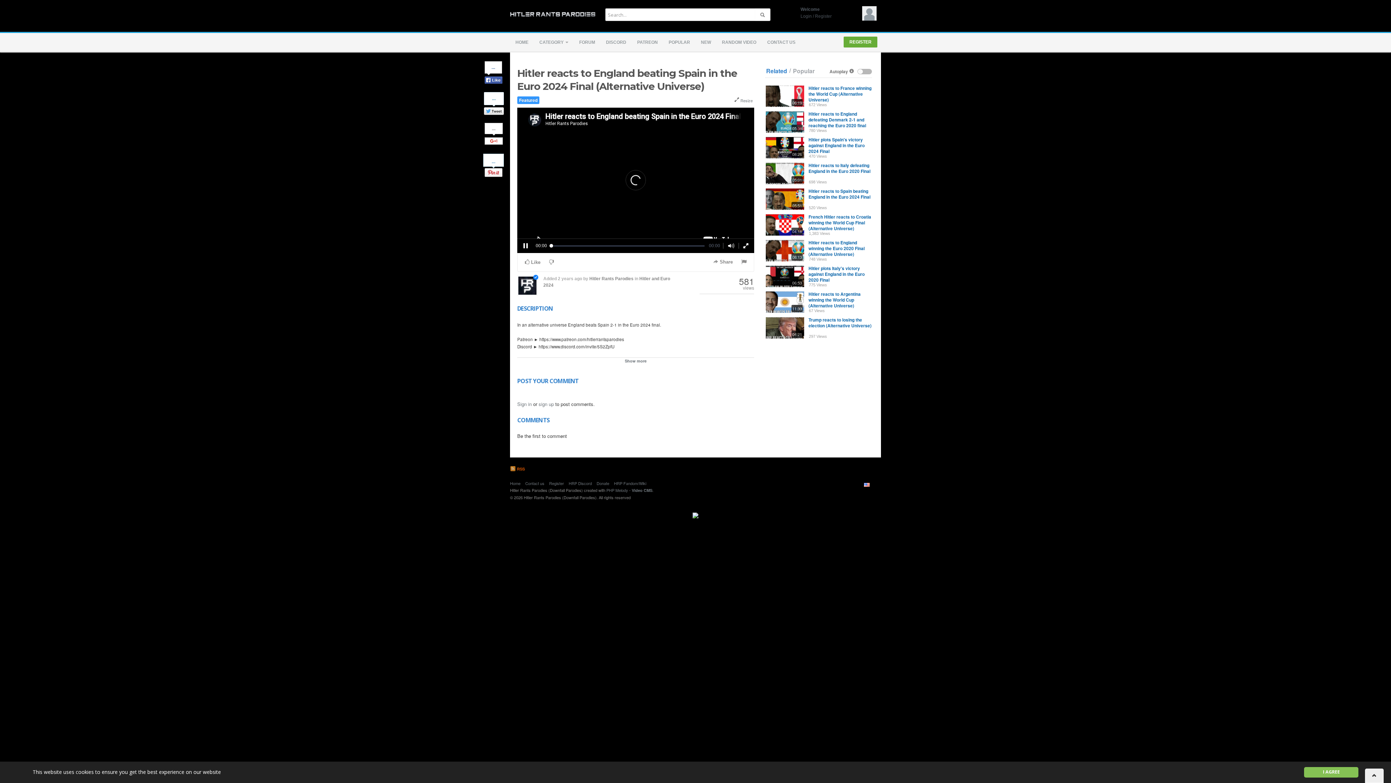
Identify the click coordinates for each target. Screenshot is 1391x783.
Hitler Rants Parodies (611, 278)
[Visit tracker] (695, 514)
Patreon (647, 42)
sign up (546, 404)
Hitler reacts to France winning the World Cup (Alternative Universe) (840, 94)
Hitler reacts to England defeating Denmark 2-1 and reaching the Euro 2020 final (837, 120)
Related (776, 71)
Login (806, 16)
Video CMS (642, 490)
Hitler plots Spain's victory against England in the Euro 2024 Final (837, 145)
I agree (1331, 772)
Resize (746, 100)
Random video (739, 42)
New (706, 42)
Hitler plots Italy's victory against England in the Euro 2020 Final (837, 274)
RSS (520, 469)
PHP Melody (617, 490)
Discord (616, 42)
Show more (636, 361)
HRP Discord (580, 483)
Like (535, 262)
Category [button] (552, 42)
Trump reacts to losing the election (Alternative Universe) (840, 322)
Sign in (524, 404)
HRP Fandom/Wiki (630, 483)
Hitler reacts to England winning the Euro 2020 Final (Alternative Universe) (837, 248)
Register (823, 16)
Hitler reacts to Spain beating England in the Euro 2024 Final (839, 194)
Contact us (781, 42)
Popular (679, 42)
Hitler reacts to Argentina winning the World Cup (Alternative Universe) (835, 300)
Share (725, 262)
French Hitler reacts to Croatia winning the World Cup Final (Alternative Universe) (840, 223)
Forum (587, 42)
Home (522, 42)
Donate (603, 483)
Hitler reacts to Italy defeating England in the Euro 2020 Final (839, 168)
